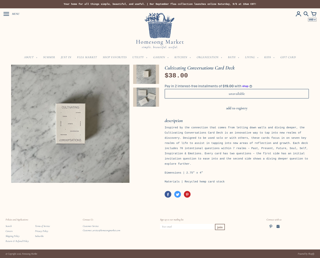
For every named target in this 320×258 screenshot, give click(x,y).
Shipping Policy (12, 236)
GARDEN (159, 57)
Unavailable (237, 93)
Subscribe (39, 236)
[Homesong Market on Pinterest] (271, 228)
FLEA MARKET (87, 57)
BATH (232, 57)
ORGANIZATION (208, 57)
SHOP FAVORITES (115, 57)
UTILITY (138, 57)
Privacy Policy (41, 231)
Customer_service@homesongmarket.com (101, 230)
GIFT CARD (288, 57)
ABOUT (29, 57)
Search (9, 226)
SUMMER (49, 57)
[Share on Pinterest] (187, 194)
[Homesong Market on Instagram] (278, 228)
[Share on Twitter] (177, 194)
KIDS (267, 57)
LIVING (250, 57)
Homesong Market (29, 253)
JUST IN (66, 57)
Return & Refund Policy (17, 241)
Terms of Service (42, 226)
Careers (9, 231)
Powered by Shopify (306, 253)
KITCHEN (180, 57)
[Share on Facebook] (168, 194)
